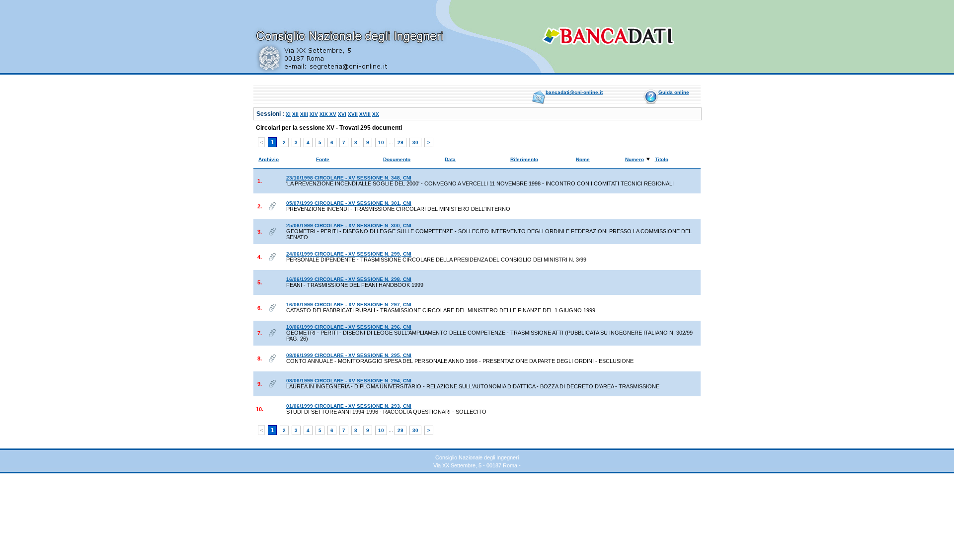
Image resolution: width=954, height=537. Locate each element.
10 (381, 142)
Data (450, 159)
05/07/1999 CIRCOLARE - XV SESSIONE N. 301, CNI (348, 203)
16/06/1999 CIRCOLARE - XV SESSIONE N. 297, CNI (348, 304)
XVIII (365, 114)
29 (400, 142)
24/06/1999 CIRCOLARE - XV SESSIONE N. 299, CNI (348, 254)
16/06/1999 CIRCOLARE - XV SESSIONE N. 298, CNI (348, 279)
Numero (634, 159)
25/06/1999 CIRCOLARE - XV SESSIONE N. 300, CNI (348, 225)
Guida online (673, 92)
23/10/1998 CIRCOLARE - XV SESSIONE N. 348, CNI (348, 177)
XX (375, 114)
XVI (342, 114)
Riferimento (524, 159)
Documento (396, 159)
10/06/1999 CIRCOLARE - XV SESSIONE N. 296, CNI (348, 327)
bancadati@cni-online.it (574, 92)
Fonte (322, 159)
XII (295, 114)
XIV (314, 114)
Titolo (661, 159)
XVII (353, 114)
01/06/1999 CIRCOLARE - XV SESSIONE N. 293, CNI (348, 406)
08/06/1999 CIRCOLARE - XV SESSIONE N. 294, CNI (348, 380)
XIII (304, 114)
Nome (583, 159)
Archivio (268, 159)
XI (288, 114)
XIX (324, 114)
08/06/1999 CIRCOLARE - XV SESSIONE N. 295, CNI (348, 355)
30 (415, 142)
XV (332, 114)
